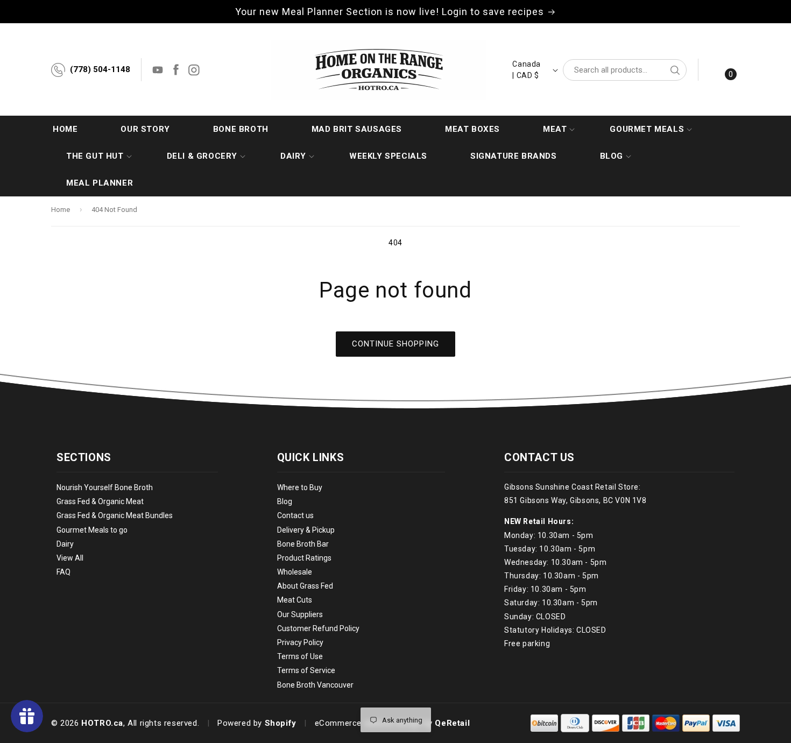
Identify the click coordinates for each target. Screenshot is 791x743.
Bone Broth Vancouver (315, 685)
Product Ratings (304, 558)
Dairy (65, 544)
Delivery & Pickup (306, 530)
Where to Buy (299, 487)
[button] (554, 129)
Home (60, 210)
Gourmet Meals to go (92, 530)
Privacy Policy (300, 642)
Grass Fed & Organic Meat (100, 501)
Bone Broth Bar (303, 544)
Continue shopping (395, 344)
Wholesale (294, 572)
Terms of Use (300, 656)
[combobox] (625, 70)
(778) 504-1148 (100, 69)
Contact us (295, 516)
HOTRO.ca (102, 723)
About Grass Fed (305, 586)
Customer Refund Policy (318, 628)
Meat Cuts (294, 600)
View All (69, 558)
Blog (284, 501)
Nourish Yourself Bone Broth (104, 487)
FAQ (63, 572)
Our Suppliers (300, 614)
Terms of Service (306, 671)
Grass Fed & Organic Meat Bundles (114, 516)
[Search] (675, 70)
